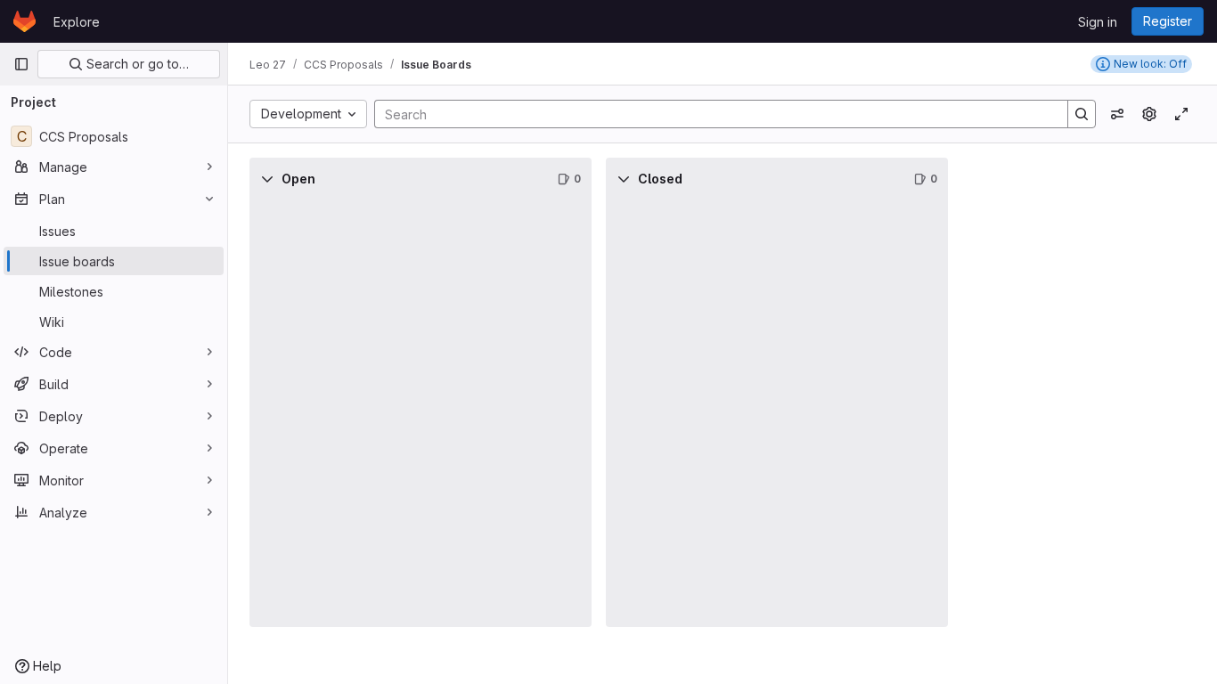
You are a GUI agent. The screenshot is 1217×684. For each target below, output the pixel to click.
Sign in (1097, 21)
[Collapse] (267, 179)
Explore (76, 21)
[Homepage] (24, 21)
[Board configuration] (1149, 114)
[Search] (1081, 114)
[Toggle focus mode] (1181, 114)
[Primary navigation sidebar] (21, 64)
